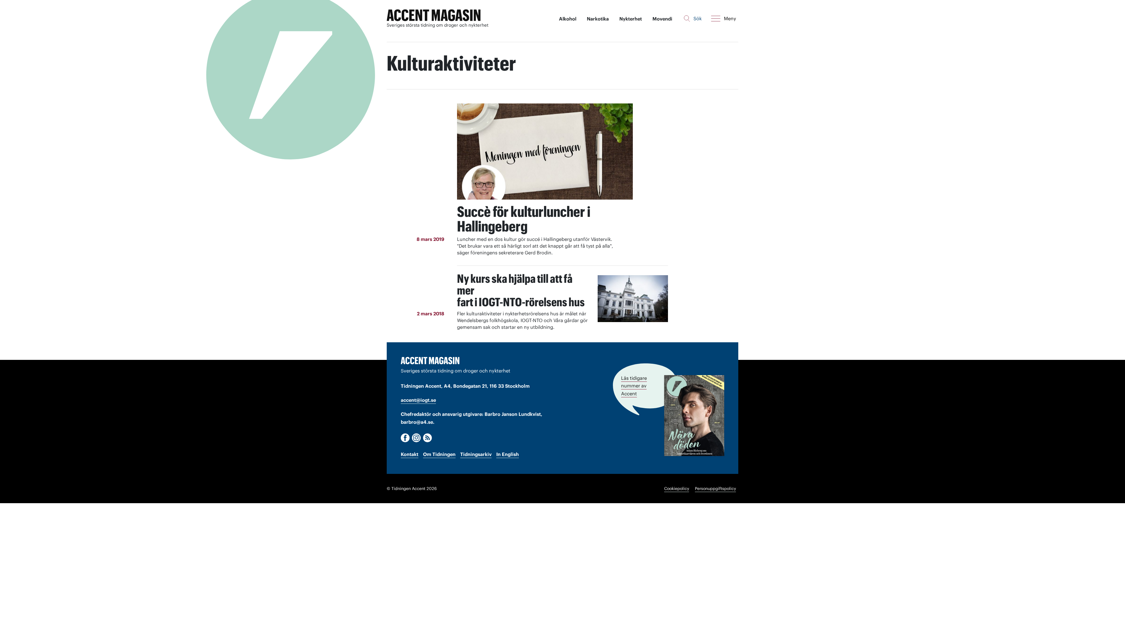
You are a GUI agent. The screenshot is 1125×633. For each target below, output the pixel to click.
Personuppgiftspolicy (715, 488)
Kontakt (409, 454)
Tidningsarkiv (476, 454)
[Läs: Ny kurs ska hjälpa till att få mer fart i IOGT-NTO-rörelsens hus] (633, 298)
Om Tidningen (439, 454)
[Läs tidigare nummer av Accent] (694, 415)
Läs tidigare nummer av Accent (634, 386)
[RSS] (427, 437)
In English (507, 454)
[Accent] (430, 360)
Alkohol (567, 19)
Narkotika (598, 19)
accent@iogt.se (418, 400)
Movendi (662, 19)
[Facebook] (405, 437)
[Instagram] (416, 437)
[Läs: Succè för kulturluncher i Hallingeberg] (545, 151)
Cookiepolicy (676, 488)
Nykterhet (630, 19)
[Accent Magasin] (433, 15)
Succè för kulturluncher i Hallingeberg (523, 219)
